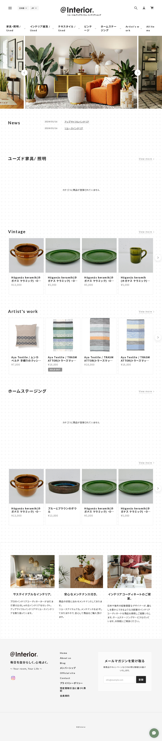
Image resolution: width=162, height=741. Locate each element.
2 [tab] (81, 104)
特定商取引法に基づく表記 (73, 689)
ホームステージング (108, 28)
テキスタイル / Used (66, 28)
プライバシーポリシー (71, 683)
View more (145, 158)
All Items (150, 28)
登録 (141, 679)
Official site (67, 673)
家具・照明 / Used (13, 28)
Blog (63, 663)
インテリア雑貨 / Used (40, 28)
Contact (65, 678)
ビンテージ (88, 28)
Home (63, 653)
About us (65, 658)
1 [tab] (78, 104)
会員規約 (65, 696)
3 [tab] (83, 104)
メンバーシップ (68, 668)
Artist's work (132, 28)
